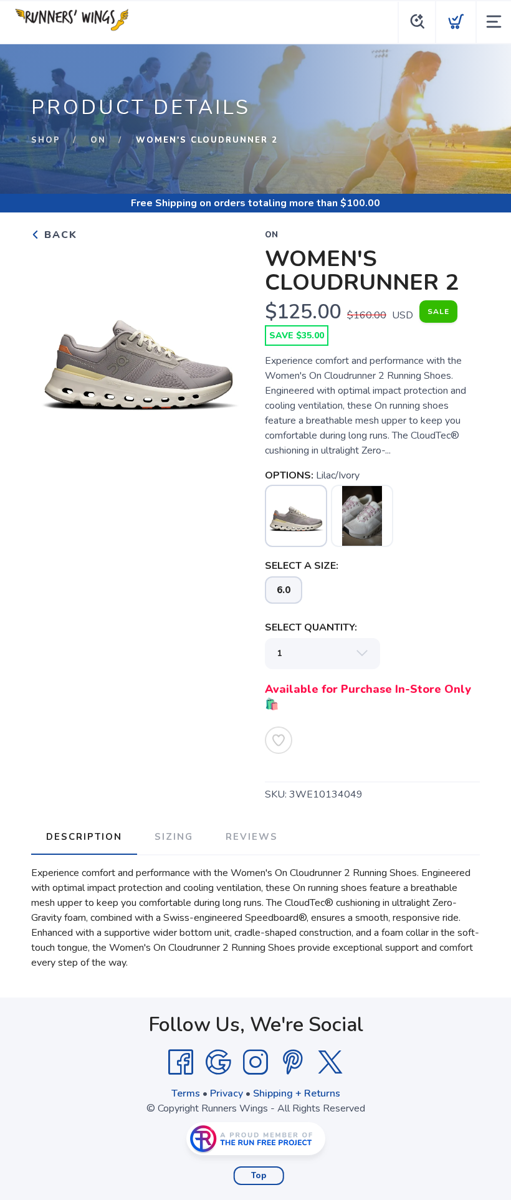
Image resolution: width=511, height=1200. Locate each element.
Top (259, 1175)
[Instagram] (255, 1062)
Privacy (226, 1093)
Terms (185, 1093)
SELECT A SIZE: (301, 566)
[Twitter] (330, 1062)
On (98, 140)
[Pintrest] (293, 1062)
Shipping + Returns (296, 1093)
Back (59, 235)
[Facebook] (180, 1062)
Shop (45, 140)
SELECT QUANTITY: (311, 627)
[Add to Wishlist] (278, 740)
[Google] (218, 1062)
